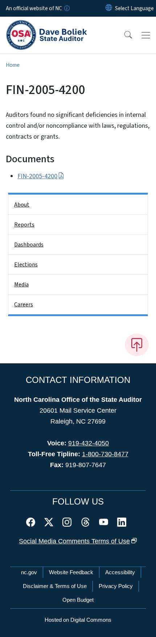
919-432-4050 (88, 443)
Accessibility (120, 572)
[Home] (46, 25)
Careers (23, 305)
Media (21, 285)
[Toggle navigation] (146, 35)
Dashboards (29, 245)
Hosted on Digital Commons (78, 620)
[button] (123, 35)
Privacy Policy (116, 586)
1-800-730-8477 (105, 454)
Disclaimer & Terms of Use (55, 586)
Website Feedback (71, 572)
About (21, 205)
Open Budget (78, 600)
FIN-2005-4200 (37, 176)
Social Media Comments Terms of (74, 541)
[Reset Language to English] (109, 8)
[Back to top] (137, 345)
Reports (24, 225)
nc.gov (29, 572)
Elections (26, 265)
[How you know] (66, 8)
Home (13, 65)
